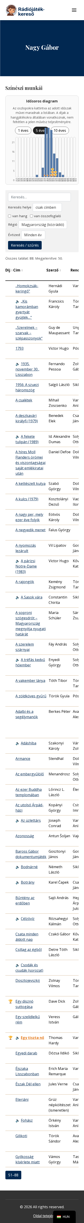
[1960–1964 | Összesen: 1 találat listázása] (37, 176)
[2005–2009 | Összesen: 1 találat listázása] (63, 176)
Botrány (27, 882)
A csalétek (23, 400)
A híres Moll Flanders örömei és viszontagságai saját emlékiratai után (30, 462)
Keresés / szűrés (25, 245)
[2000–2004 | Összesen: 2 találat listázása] (60, 174)
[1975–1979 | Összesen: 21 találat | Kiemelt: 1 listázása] (46, 152)
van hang (19, 216)
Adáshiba (28, 743)
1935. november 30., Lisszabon (27, 369)
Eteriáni (21, 1099)
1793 (19, 348)
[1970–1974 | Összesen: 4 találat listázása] (43, 172)
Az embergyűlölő (29, 774)
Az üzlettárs (31, 820)
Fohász (27, 1120)
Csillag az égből (28, 949)
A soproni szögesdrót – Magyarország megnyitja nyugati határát (30, 623)
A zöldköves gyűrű (30, 696)
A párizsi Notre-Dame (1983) (26, 566)
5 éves (41, 130)
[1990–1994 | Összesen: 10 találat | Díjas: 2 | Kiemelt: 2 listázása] (54, 165)
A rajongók (24, 581)
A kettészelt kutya (30, 483)
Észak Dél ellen (28, 1084)
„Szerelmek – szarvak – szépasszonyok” (29, 333)
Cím (18, 270)
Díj (9, 270)
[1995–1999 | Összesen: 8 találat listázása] (57, 167)
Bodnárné (29, 866)
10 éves (60, 130)
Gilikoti (21, 1135)
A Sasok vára (31, 597)
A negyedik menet (30, 529)
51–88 (13, 1175)
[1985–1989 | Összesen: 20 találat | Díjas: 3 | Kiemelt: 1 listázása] (51, 153)
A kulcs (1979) (26, 499)
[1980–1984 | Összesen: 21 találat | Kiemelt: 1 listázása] (48, 152)
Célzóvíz (27, 918)
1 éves (23, 130)
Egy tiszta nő (32, 1037)
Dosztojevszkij (27, 980)
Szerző (53, 270)
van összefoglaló (47, 216)
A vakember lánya (30, 680)
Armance (22, 758)
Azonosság (24, 835)
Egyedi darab (26, 1053)
